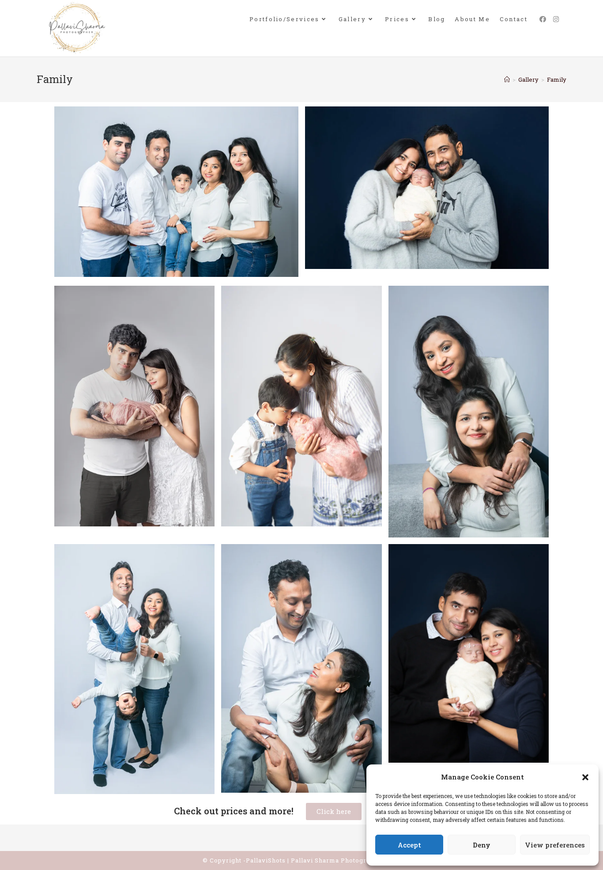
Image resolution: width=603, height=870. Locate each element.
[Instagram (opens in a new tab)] (556, 19)
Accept (409, 844)
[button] (585, 777)
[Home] (507, 79)
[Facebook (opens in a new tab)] (543, 19)
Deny (481, 844)
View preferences (555, 844)
